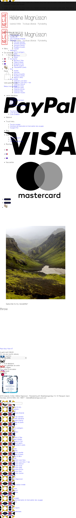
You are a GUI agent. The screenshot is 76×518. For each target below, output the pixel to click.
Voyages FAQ (14, 128)
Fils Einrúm (13, 102)
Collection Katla (19, 87)
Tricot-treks (10, 121)
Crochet (16, 49)
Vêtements (13, 50)
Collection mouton (19, 92)
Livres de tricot (14, 113)
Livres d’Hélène (14, 114)
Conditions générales (16, 141)
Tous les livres (14, 111)
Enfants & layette (19, 74)
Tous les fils (13, 98)
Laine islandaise (12, 95)
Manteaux (17, 55)
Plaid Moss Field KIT (6, 349)
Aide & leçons (11, 135)
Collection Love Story (20, 81)
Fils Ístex (12, 103)
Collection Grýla (19, 86)
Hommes (16, 72)
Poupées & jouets (19, 76)
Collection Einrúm (19, 89)
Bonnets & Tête (19, 60)
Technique (13, 40)
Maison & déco (18, 77)
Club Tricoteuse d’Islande (17, 38)
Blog (7, 131)
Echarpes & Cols (19, 64)
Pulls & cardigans (19, 52)
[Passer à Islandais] (5, 64)
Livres (8, 108)
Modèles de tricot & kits (14, 32)
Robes (16, 57)
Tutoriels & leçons (15, 138)
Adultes (16, 71)
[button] (6, 49)
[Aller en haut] (1, 400)
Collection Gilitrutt (19, 84)
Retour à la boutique (10, 86)
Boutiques (9, 144)
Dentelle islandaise (19, 44)
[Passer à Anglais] (5, 59)
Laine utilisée (14, 79)
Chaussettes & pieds (20, 67)
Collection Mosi (18, 91)
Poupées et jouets (19, 47)
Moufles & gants (19, 65)
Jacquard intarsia (19, 45)
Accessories (13, 59)
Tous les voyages (15, 124)
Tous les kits (13, 37)
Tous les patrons (15, 35)
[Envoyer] (9, 57)
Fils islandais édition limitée (18, 105)
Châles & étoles (18, 62)
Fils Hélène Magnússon (17, 100)
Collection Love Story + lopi (22, 82)
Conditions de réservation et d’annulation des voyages (27, 126)
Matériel (9, 117)
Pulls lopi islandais (19, 42)
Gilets (15, 54)
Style (11, 69)
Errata (12, 139)
